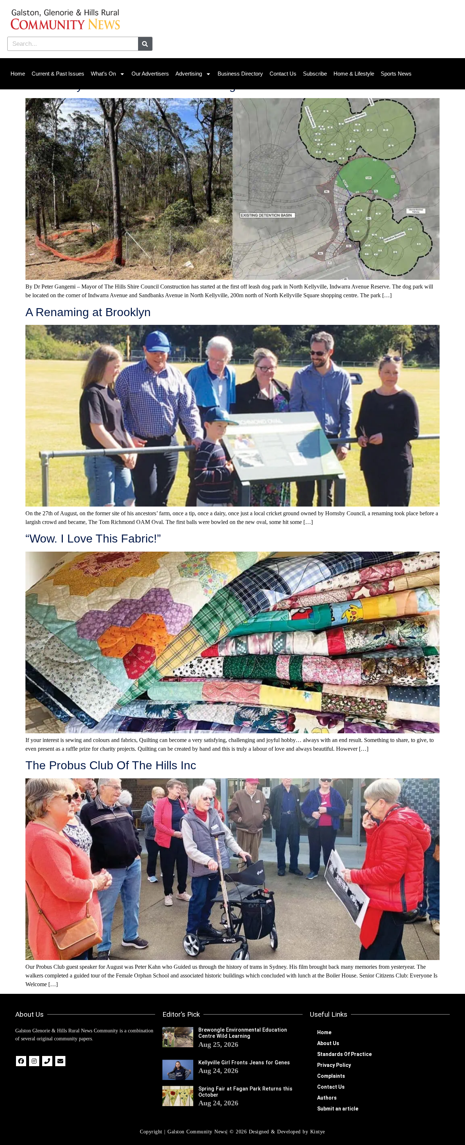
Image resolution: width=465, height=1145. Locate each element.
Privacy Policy (334, 1065)
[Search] (145, 44)
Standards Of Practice (344, 1054)
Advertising (188, 73)
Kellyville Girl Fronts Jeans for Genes (244, 1063)
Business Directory (240, 73)
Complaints (331, 1076)
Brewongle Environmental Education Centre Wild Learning (242, 1033)
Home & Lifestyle (353, 73)
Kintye (317, 1131)
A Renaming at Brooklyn (88, 312)
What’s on (103, 73)
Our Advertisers (150, 73)
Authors (327, 1098)
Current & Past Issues (58, 73)
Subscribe (315, 73)
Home (18, 73)
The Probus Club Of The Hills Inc (110, 765)
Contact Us (283, 73)
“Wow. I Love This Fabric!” (93, 538)
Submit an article (337, 1109)
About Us (328, 1043)
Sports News (396, 73)
